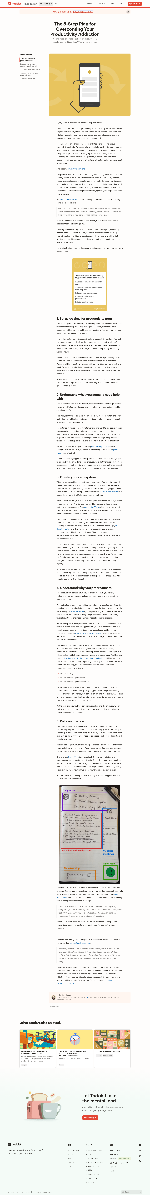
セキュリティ (12, 1192)
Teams (24, 1065)
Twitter (71, 983)
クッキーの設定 (36, 1192)
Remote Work (107, 1055)
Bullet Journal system (108, 492)
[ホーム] (14, 3)
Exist (87, 997)
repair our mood (77, 611)
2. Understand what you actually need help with (29, 65)
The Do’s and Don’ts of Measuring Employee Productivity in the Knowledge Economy (74, 1031)
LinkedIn (110, 980)
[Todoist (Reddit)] (139, 1161)
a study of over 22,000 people (88, 633)
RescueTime (73, 757)
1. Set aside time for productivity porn (27, 60)
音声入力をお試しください (83, 12)
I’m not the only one (76, 169)
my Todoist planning (100, 446)
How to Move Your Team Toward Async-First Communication (37, 1031)
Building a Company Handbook (106, 1030)
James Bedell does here (80, 943)
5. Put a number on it (28, 78)
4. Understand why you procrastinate (29, 74)
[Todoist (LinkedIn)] (139, 1150)
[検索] (56, 4)
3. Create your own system (30, 69)
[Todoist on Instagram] (139, 1156)
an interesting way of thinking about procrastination (81, 658)
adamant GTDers (91, 507)
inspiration (30, 3)
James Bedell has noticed (70, 199)
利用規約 (28, 1192)
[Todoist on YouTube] (139, 1145)
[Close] (128, 12)
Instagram (61, 983)
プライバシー (20, 1192)
